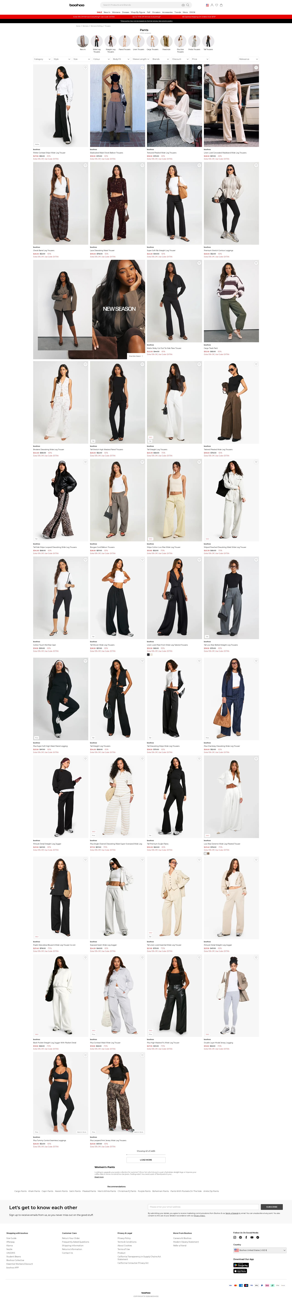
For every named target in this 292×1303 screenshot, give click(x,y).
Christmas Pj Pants (127, 1191)
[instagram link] (234, 1237)
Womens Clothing (97, 26)
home (78, 26)
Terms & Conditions (127, 1242)
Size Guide (11, 1238)
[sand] (151, 654)
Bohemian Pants (160, 1191)
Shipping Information (73, 1246)
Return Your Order (71, 1238)
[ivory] (205, 853)
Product (121, 1253)
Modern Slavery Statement (186, 1242)
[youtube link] (252, 1237)
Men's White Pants (107, 1191)
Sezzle (9, 1249)
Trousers (107, 26)
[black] (148, 654)
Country (237, 1245)
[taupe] (208, 853)
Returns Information (72, 1249)
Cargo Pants (20, 1191)
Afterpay (10, 1242)
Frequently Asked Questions (75, 1242)
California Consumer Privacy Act (133, 1263)
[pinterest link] (240, 1237)
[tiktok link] (257, 1237)
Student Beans (13, 1257)
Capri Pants (47, 1191)
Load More (146, 1160)
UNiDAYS (10, 1253)
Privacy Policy (124, 1238)
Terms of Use (124, 1249)
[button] (207, 5)
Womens (85, 26)
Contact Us (67, 1253)
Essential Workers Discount (19, 1264)
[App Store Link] (241, 1268)
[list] (145, 44)
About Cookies (125, 1246)
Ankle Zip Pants (211, 1191)
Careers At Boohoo (182, 1238)
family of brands (232, 1213)
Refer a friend (179, 1246)
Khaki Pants (34, 1191)
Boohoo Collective (15, 1260)
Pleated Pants (89, 1191)
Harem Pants (61, 1191)
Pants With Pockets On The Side (186, 1191)
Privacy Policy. (199, 1216)
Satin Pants (75, 1191)
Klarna (9, 1246)
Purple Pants (144, 1191)
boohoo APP (12, 1268)
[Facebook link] (246, 1237)
